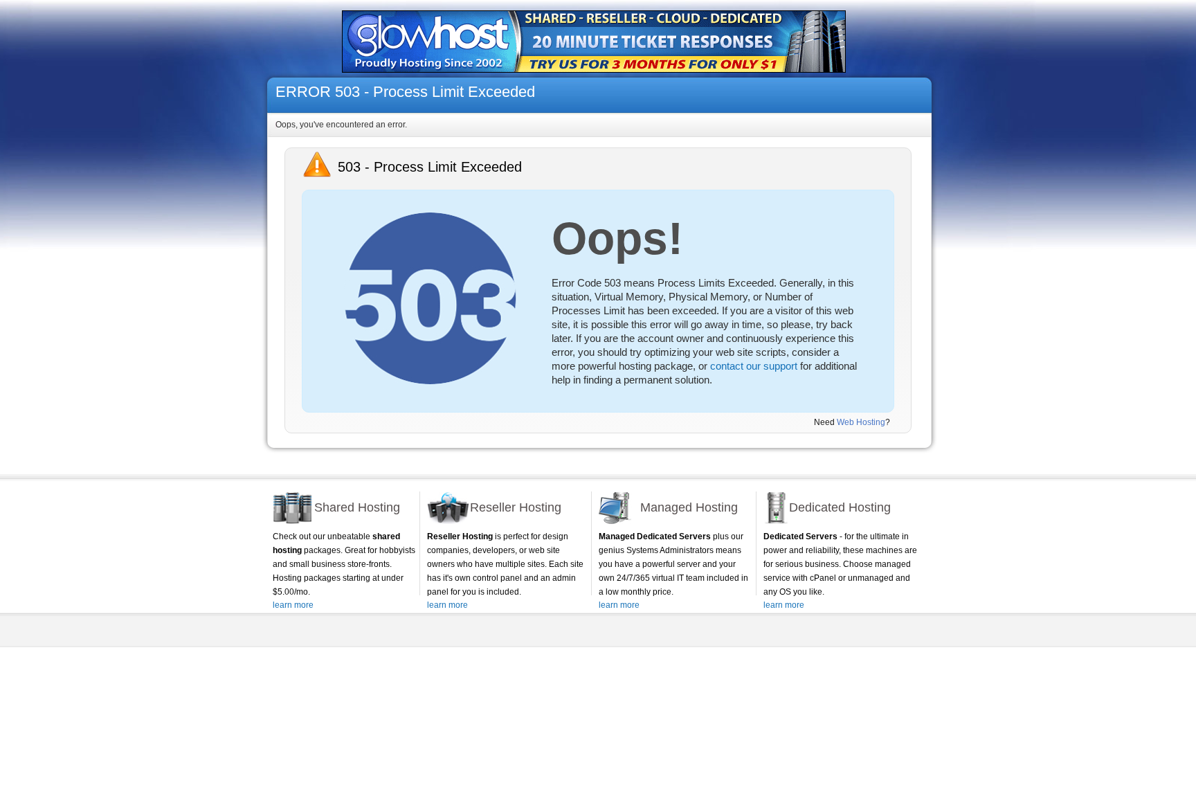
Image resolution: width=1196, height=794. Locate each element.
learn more (293, 605)
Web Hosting (861, 422)
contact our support (753, 366)
